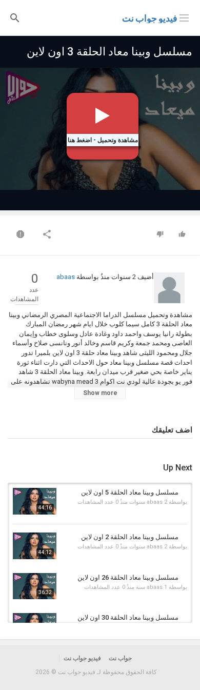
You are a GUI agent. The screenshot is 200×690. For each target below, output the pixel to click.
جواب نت (120, 658)
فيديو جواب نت (149, 18)
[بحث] (15, 17)
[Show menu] (184, 17)
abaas (65, 277)
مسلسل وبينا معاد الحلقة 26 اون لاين (127, 577)
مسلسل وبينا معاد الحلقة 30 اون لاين (127, 617)
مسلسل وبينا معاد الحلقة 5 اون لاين (129, 492)
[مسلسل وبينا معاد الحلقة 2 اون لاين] (34, 546)
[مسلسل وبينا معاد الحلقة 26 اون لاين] (34, 586)
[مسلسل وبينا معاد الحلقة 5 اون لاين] (34, 501)
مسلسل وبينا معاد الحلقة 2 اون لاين (129, 537)
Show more (100, 393)
